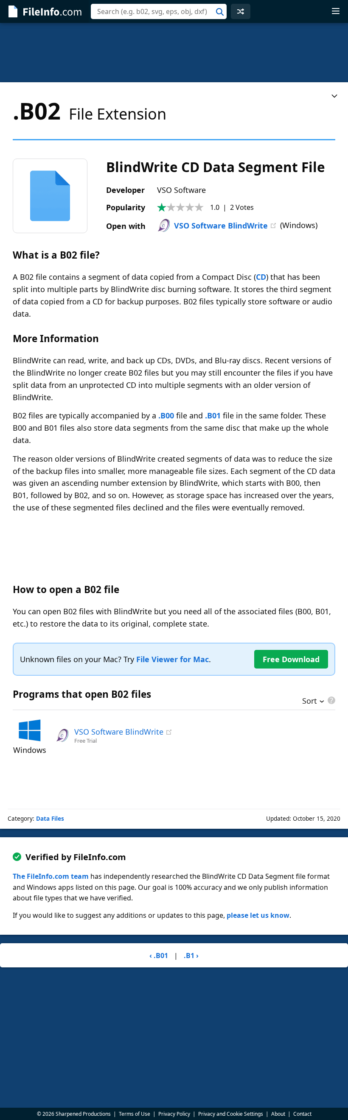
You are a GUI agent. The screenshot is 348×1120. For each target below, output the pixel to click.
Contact (302, 1113)
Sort (309, 701)
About (278, 1113)
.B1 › (191, 955)
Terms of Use (134, 1113)
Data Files (50, 818)
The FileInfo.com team (51, 876)
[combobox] (159, 11)
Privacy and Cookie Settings (230, 1113)
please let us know (258, 915)
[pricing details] (330, 700)
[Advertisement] (174, 52)
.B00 (166, 415)
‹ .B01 (158, 955)
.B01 (213, 415)
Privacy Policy (174, 1113)
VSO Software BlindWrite (221, 225)
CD (261, 277)
